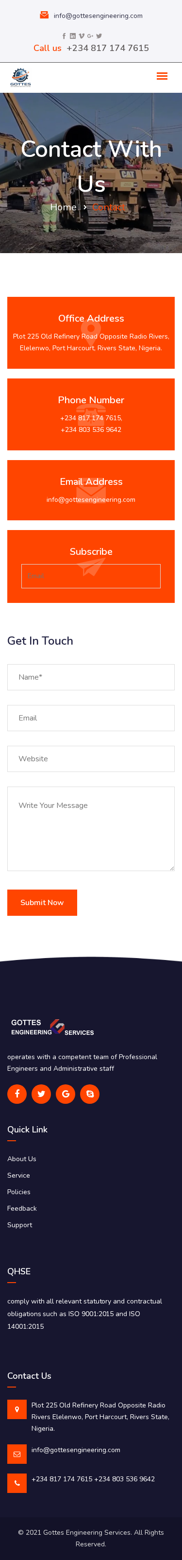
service (18, 1175)
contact (108, 207)
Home (63, 207)
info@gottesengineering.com (98, 15)
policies (19, 1192)
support (19, 1225)
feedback (22, 1208)
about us (21, 1159)
